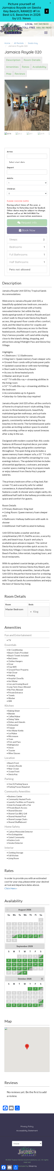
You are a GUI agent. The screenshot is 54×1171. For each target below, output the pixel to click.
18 (35, 964)
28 (36, 936)
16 (25, 964)
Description (13, 59)
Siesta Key (33, 43)
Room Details (32, 59)
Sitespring (33, 1166)
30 (25, 973)
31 (41, 1005)
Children (11, 189)
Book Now (28, 230)
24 (14, 936)
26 (25, 936)
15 (19, 964)
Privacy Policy (27, 1126)
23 (25, 968)
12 (41, 960)
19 (41, 964)
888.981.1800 (36, 27)
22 (19, 968)
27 (31, 936)
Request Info (28, 222)
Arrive (10, 151)
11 (35, 960)
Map (8, 73)
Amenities (12, 66)
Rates (25, 66)
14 (14, 964)
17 (30, 964)
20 (9, 968)
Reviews (20, 73)
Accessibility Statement (27, 1130)
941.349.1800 (37, 24)
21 (14, 968)
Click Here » (10, 888)
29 (41, 936)
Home (7, 43)
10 (30, 960)
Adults (10, 178)
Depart (10, 167)
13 (9, 964)
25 (20, 936)
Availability (39, 66)
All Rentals (19, 43)
